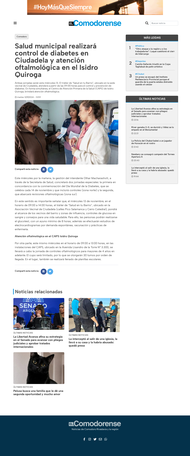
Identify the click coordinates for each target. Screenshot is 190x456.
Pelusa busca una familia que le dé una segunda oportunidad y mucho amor (38, 392)
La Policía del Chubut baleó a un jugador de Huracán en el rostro (151, 142)
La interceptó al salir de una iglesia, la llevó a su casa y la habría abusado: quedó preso (93, 342)
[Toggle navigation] (15, 23)
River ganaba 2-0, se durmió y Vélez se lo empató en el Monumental (152, 128)
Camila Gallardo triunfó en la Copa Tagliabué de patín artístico (152, 65)
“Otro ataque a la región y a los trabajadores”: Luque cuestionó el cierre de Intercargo (155, 51)
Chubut (140, 74)
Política (140, 46)
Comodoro (22, 36)
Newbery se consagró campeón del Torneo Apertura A (153, 155)
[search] (164, 23)
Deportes (141, 61)
